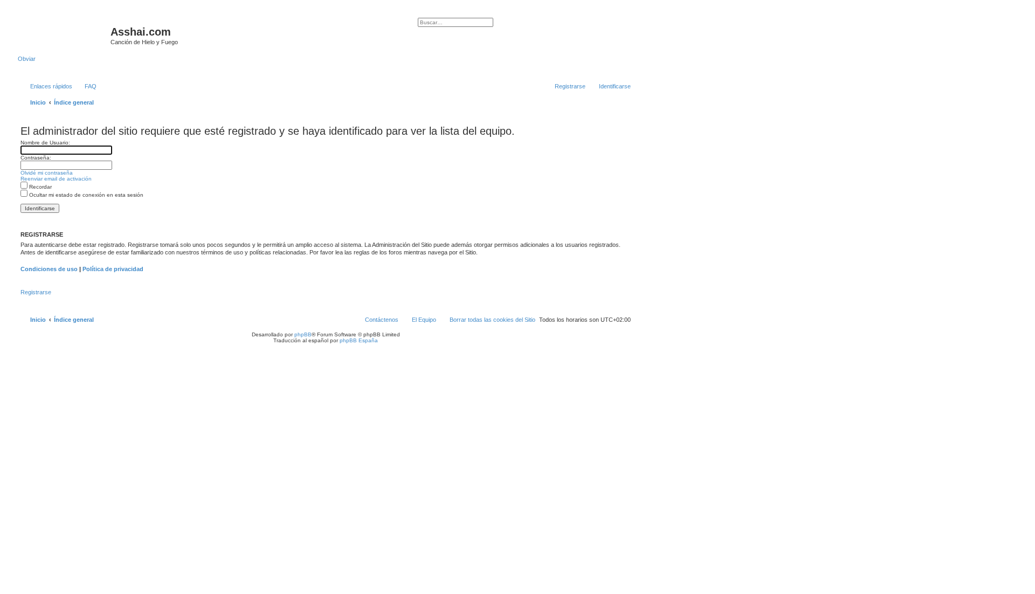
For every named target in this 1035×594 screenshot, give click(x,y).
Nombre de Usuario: (45, 143)
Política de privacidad (112, 269)
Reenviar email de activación (56, 179)
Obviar (27, 59)
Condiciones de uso (49, 269)
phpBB (303, 334)
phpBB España (359, 340)
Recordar (39, 187)
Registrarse (35, 292)
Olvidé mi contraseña (46, 173)
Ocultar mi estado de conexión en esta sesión (85, 195)
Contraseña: (35, 158)
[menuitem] (85, 86)
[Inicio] (64, 35)
